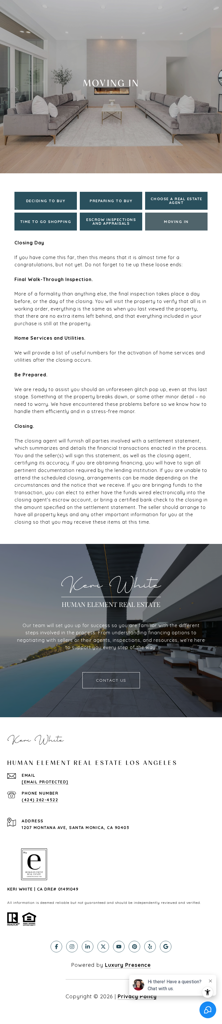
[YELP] (150, 946)
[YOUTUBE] (119, 946)
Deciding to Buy (46, 200)
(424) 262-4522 (40, 799)
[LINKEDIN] (87, 946)
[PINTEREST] (134, 946)
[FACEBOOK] (56, 946)
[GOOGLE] (165, 946)
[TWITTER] (103, 946)
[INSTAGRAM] (72, 946)
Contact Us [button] (111, 680)
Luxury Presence (128, 965)
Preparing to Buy (111, 200)
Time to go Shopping (45, 221)
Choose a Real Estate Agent (176, 200)
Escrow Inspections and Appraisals (111, 221)
